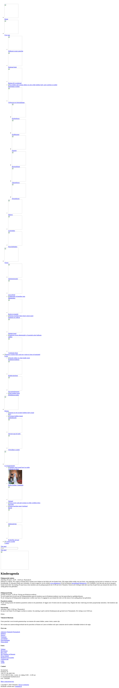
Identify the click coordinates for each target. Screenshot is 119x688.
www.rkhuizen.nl (55, 583)
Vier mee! (4, 546)
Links (2, 661)
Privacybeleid (5, 656)
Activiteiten (4, 638)
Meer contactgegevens (7, 681)
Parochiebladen (5, 640)
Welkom (3, 633)
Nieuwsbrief (4, 642)
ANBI (2, 662)
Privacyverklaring (24, 684)
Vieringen (4, 637)
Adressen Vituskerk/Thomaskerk (10, 632)
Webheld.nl (18, 686)
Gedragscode (4, 659)
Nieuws (3, 635)
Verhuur (3, 649)
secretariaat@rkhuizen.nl (79, 583)
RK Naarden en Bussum (8, 654)
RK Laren (4, 652)
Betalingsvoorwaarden (7, 657)
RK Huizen (4, 651)
